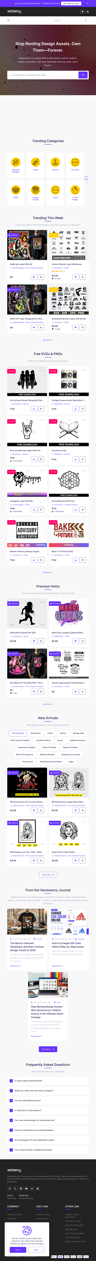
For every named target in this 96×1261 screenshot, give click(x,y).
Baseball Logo (71, 1229)
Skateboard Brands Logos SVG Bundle (69, 319)
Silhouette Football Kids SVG (23, 632)
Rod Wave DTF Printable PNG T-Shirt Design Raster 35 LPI (27, 683)
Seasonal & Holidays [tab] (26, 747)
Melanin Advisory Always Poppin (24, 551)
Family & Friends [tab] (49, 747)
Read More (14, 966)
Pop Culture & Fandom (34, 268)
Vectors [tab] (63, 733)
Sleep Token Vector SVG (75, 1241)
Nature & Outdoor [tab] (70, 747)
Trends (39, 939)
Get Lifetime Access (71, 3)
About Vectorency (14, 1214)
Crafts (66, 268)
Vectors (26, 404)
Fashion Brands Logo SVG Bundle (67, 264)
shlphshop (58, 404)
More (36, 1250)
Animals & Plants (71, 505)
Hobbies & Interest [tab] (77, 740)
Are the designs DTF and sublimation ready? (34, 1140)
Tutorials (81, 939)
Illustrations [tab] (36, 733)
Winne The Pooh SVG (74, 1225)
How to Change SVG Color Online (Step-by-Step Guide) (68, 945)
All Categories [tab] (18, 733)
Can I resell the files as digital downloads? (33, 1150)
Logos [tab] (71, 761)
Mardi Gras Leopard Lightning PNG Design (69, 632)
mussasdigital (18, 505)
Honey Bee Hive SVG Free (63, 501)
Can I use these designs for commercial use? (35, 1120)
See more (46, 875)
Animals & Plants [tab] (43, 740)
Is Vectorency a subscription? (28, 1110)
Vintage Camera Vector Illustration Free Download (69, 400)
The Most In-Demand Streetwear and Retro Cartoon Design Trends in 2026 (27, 947)
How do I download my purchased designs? (34, 1130)
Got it (17, 1250)
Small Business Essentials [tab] (51, 761)
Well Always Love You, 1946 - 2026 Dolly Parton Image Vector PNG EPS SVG (27, 852)
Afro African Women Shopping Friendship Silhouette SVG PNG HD (27, 400)
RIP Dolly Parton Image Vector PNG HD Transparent (69, 802)
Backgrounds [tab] (78, 733)
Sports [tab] (60, 740)
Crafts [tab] (50, 733)
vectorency (17, 404)
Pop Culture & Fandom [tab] (20, 740)
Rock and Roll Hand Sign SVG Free (25, 450)
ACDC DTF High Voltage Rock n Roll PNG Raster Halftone (27, 319)
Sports (25, 636)
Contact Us (11, 1218)
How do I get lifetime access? (28, 1100)
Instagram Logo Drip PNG (21, 501)
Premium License (43, 1214)
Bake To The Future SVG (62, 551)
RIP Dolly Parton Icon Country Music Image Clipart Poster (27, 802)
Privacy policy (42, 1218)
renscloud (58, 268)
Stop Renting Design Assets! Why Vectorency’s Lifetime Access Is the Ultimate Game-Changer (47, 1012)
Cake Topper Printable (74, 1233)
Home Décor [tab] (27, 761)
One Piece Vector (72, 1237)
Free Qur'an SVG (59, 450)
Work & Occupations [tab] (24, 754)
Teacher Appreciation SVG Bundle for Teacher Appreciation (69, 683)
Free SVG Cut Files (73, 1221)
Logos (27, 505)
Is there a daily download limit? (28, 1081)
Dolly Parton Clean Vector (63, 852)
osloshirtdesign (18, 268)
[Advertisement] (48, 117)
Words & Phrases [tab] (47, 754)
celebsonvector (18, 805)
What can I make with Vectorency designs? (34, 1090)
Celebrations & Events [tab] (70, 754)
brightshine (58, 636)
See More (86, 178)
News (59, 1002)
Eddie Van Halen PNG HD (21, 264)
